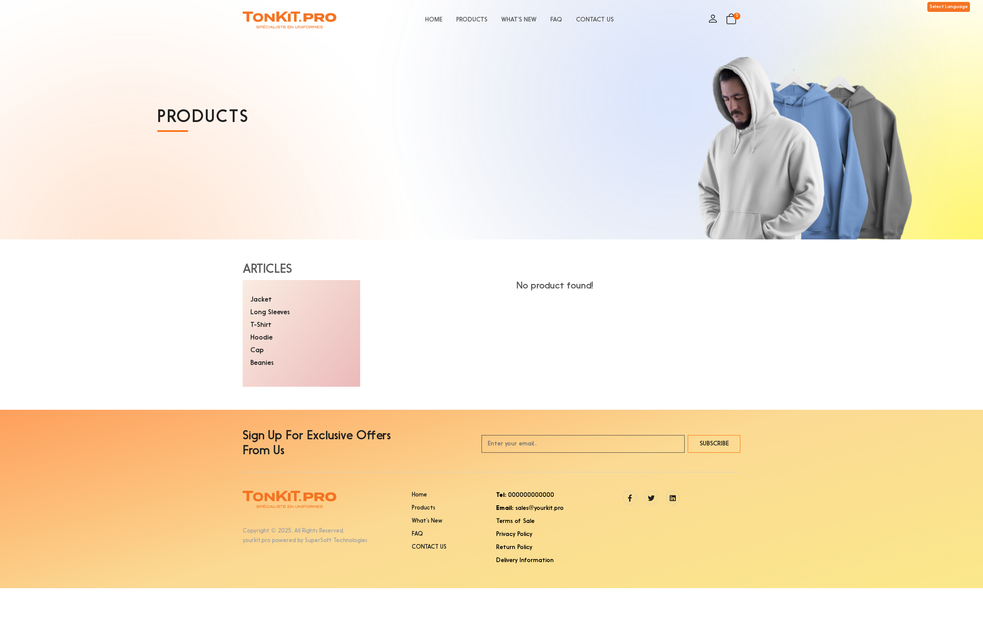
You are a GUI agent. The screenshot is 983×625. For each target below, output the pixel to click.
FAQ (556, 20)
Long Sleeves (270, 312)
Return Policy (514, 547)
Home (433, 20)
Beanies (262, 363)
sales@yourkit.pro (530, 508)
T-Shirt (260, 325)
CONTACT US (595, 20)
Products (471, 20)
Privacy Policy (514, 534)
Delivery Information (525, 560)
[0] (731, 21)
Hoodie (261, 337)
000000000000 (525, 495)
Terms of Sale (515, 521)
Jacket (261, 299)
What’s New (518, 20)
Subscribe (714, 444)
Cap (257, 350)
